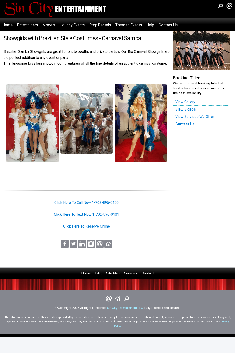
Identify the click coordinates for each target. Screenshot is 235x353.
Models (48, 25)
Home (7, 25)
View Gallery (185, 102)
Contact (148, 273)
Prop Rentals (100, 25)
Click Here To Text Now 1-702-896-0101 (86, 214)
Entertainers (27, 25)
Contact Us (168, 25)
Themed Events (128, 25)
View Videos (185, 109)
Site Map (113, 273)
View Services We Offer (194, 116)
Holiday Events (72, 25)
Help (150, 25)
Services (130, 273)
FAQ (98, 273)
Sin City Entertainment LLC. (125, 308)
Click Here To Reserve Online (86, 226)
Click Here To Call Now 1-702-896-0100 (86, 202)
